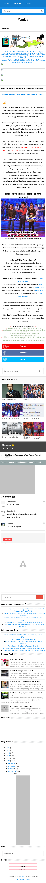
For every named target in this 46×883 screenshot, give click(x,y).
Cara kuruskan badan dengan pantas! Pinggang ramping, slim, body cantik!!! (24, 331)
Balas (3, 506)
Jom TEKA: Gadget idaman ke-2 (21, 671)
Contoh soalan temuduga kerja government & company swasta (23, 650)
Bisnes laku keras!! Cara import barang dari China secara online (23, 55)
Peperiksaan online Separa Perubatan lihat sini (23, 646)
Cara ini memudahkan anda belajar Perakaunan (24, 333)
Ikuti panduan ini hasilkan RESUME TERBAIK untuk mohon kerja (23, 648)
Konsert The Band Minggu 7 (11, 418)
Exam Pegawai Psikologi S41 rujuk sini (23, 639)
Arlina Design (20, 879)
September (12, 771)
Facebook (23, 353)
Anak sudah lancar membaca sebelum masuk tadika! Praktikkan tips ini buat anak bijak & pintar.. (23, 61)
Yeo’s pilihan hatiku (17, 660)
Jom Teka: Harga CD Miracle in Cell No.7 (25, 682)
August (11, 774)
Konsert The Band (29, 400)
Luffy (41, 284)
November (12, 766)
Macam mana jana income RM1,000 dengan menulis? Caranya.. (24, 340)
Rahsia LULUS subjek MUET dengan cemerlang (23, 59)
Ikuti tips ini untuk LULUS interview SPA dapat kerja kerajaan (23, 52)
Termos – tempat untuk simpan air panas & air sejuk (21, 462)
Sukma (10, 523)
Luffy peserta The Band (9, 400)
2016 (8, 755)
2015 (8, 758)
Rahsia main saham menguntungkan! (23, 335)
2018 (8, 750)
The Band (10, 88)
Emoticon (7, 540)
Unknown (6, 445)
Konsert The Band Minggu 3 (32, 418)
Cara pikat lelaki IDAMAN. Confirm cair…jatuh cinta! (24, 328)
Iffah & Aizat (39, 287)
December (12, 763)
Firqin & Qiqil (39, 290)
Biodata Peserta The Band (10, 437)
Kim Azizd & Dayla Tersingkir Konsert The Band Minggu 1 (32, 438)
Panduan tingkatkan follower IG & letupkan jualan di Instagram (23, 53)
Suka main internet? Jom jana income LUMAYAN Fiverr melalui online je (23, 57)
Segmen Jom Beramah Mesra (21, 706)
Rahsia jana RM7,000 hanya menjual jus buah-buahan (24, 622)
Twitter (23, 359)
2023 (8, 748)
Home (3, 88)
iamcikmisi (11, 511)
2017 (8, 753)
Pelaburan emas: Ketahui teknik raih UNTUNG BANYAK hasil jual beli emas (24, 338)
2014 (8, 761)
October (11, 769)
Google (23, 346)
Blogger (28, 879)
